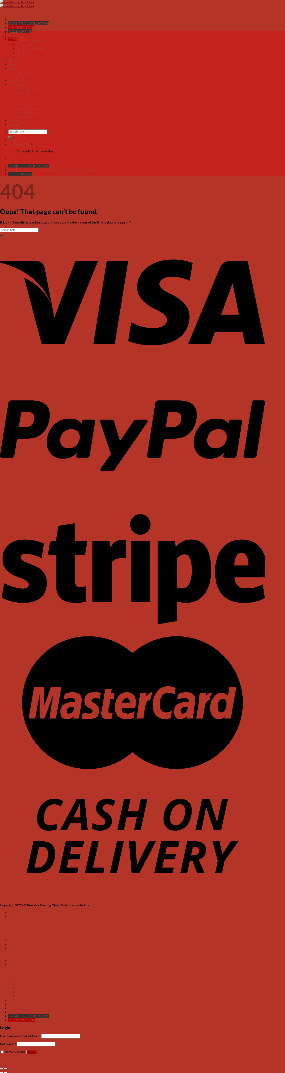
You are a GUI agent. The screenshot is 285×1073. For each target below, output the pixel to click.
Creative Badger (101, 905)
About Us (15, 36)
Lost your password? (14, 1060)
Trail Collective (28, 112)
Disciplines (16, 84)
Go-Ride (23, 52)
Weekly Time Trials (31, 108)
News (12, 64)
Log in (31, 1052)
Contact (14, 124)
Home (13, 32)
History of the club (30, 40)
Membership (26, 72)
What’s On (16, 80)
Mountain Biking (29, 88)
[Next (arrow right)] (5, 1072)
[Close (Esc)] (1, 1068)
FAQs (21, 56)
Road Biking (25, 92)
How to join (25, 44)
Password (8, 1044)
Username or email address (20, 1036)
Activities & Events (30, 48)
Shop (12, 68)
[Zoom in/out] (5, 1068)
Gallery (14, 120)
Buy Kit (22, 76)
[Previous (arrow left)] (1, 1072)
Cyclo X (22, 100)
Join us (13, 60)
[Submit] (10, 137)
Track (21, 96)
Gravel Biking (26, 104)
